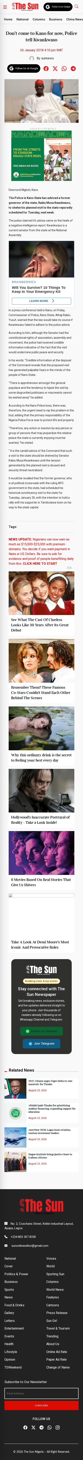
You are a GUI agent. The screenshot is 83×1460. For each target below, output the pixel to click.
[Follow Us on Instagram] (58, 1427)
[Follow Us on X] (33, 1427)
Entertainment (14, 1328)
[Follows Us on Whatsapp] (64, 68)
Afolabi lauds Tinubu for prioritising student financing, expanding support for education (52, 1108)
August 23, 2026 (37, 1090)
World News (55, 1290)
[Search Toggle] (77, 6)
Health (8, 1344)
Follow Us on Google (61, 7)
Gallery (9, 1313)
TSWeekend (13, 1367)
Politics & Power (16, 1274)
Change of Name (58, 1367)
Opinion (9, 1359)
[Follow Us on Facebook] (25, 1427)
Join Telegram (44, 1043)
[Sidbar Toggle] (5, 6)
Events (9, 1336)
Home (8, 19)
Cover (8, 1266)
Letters (9, 1321)
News (8, 1297)
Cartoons (52, 1305)
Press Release (56, 1313)
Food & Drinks (14, 1305)
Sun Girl (51, 1321)
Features (52, 1297)
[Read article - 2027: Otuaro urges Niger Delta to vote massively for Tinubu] (15, 1088)
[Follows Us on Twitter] (55, 68)
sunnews (47, 58)
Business (55, 19)
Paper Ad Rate (56, 1359)
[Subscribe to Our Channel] (41, 1427)
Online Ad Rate (56, 1352)
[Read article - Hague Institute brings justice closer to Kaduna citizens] (15, 1162)
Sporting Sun (55, 1274)
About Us (52, 1344)
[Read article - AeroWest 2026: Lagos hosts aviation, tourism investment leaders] (15, 1137)
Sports (9, 1290)
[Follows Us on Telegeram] (73, 68)
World (50, 1266)
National (23, 19)
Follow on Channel (44, 1031)
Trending (52, 1336)
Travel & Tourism (58, 1328)
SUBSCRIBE (41, 1405)
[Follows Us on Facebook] (46, 68)
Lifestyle (10, 1352)
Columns (39, 19)
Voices (51, 1258)
